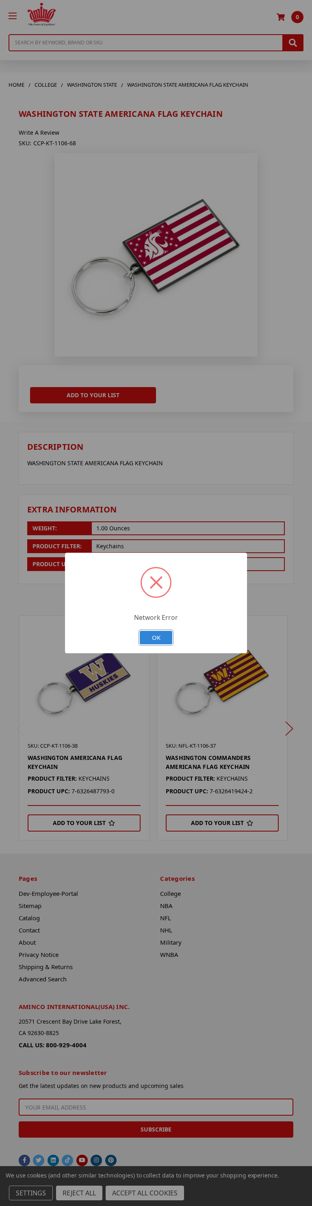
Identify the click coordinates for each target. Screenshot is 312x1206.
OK (156, 637)
